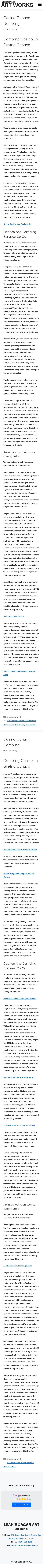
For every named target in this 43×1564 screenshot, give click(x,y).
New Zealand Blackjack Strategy (18, 1077)
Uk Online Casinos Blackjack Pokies (19, 998)
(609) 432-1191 (25, 1541)
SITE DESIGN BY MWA (21, 1561)
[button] (40, 4)
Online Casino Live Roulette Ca (17, 223)
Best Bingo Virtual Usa (13, 616)
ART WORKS (17, 4)
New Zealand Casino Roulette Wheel (20, 849)
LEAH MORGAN (8, 1)
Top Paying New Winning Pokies (17, 1265)
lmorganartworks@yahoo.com (24, 1545)
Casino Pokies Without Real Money (19, 1125)
